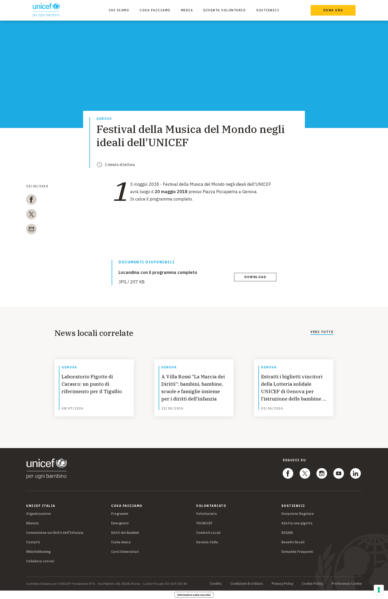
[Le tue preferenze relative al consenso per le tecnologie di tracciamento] (379, 590)
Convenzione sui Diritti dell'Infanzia (54, 533)
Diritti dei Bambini (125, 533)
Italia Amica (121, 542)
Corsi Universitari (125, 552)
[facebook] (31, 200)
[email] (31, 230)
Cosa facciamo (155, 10)
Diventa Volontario (225, 10)
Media (187, 10)
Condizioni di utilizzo (246, 583)
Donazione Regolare (297, 514)
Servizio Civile (207, 542)
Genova (104, 119)
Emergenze (120, 523)
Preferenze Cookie (347, 583)
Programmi (119, 514)
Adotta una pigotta (297, 523)
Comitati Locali (208, 533)
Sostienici (267, 10)
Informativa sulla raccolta (194, 594)
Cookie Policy (312, 583)
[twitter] (31, 215)
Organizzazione (38, 514)
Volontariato (206, 514)
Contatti (33, 542)
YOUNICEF (204, 523)
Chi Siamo (119, 10)
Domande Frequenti (297, 552)
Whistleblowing (38, 552)
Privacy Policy (282, 583)
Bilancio (32, 523)
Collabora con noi (40, 561)
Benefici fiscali (292, 542)
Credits (216, 583)
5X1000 (287, 533)
